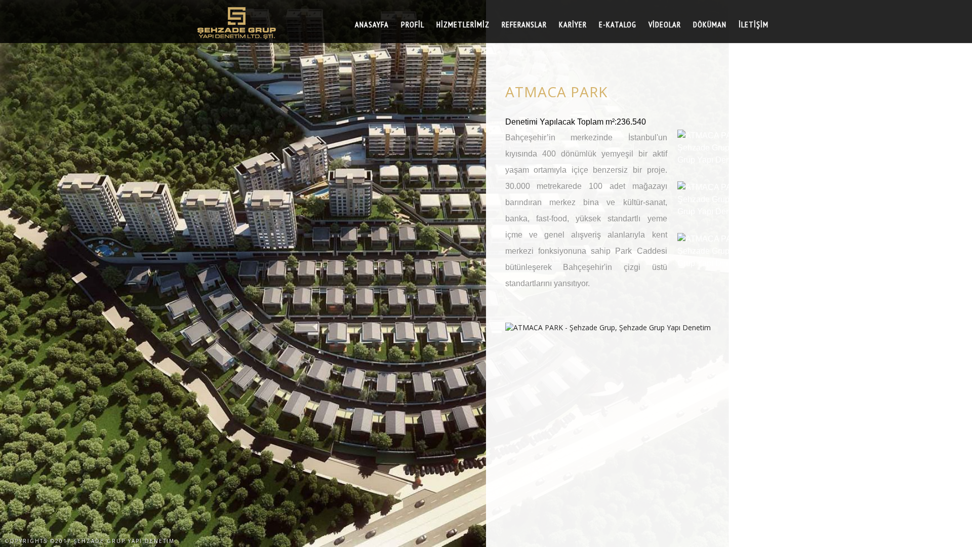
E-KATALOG (617, 24)
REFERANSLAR (524, 24)
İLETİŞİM (753, 24)
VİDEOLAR (665, 24)
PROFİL (412, 24)
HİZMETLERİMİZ (463, 24)
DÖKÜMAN (709, 24)
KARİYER (573, 24)
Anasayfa (372, 24)
